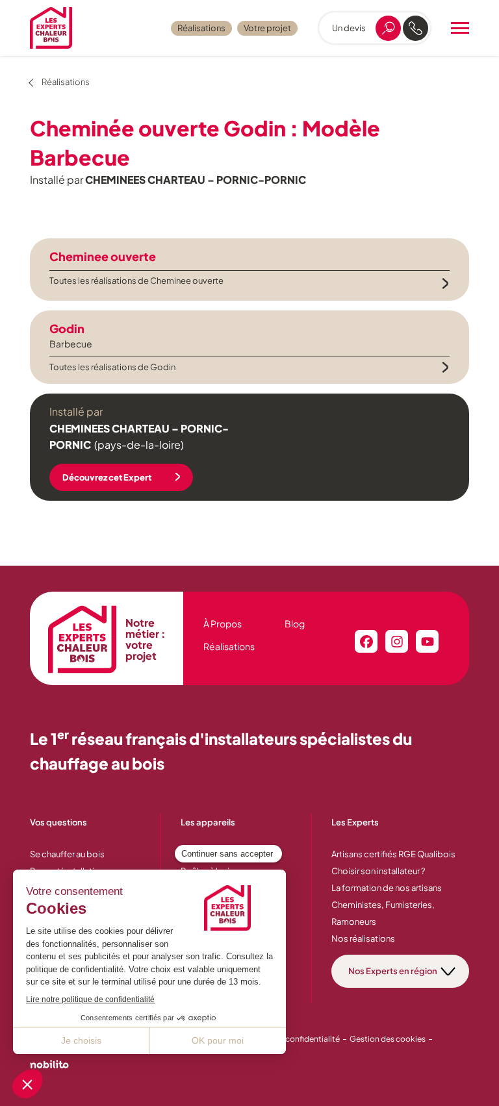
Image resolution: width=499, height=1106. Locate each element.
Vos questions (58, 822)
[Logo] (51, 28)
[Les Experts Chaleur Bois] (82, 639)
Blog (295, 623)
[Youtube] (427, 641)
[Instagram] (396, 641)
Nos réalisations (363, 938)
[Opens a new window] (49, 1066)
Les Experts (355, 822)
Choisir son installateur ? (378, 871)
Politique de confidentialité (289, 1039)
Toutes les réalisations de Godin (112, 367)
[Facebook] (366, 641)
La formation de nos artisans (386, 888)
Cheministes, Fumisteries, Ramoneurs (383, 913)
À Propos (222, 623)
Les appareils (208, 822)
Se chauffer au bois (67, 854)
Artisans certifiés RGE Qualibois (393, 854)
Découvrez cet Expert (106, 477)
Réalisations (201, 28)
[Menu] (460, 28)
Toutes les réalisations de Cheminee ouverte (136, 280)
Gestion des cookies (388, 1039)
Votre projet (267, 28)
